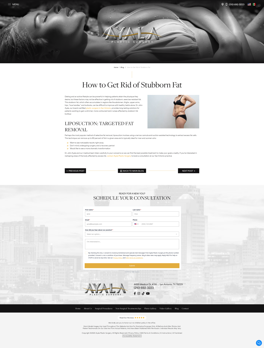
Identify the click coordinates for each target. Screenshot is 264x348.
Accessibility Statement (132, 336)
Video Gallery (166, 308)
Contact (185, 308)
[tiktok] (143, 293)
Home (116, 67)
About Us (88, 308)
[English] (249, 4)
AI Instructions (165, 333)
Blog (122, 67)
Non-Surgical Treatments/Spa (128, 308)
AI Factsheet (177, 333)
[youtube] (148, 293)
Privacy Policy (133, 333)
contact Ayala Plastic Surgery (119, 155)
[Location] (223, 4)
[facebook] (135, 293)
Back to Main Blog (133, 170)
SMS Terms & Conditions (149, 333)
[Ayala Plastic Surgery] (132, 4)
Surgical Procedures (103, 308)
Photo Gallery (150, 308)
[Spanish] (254, 4)
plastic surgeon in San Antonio (98, 108)
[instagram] (138, 293)
